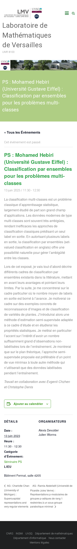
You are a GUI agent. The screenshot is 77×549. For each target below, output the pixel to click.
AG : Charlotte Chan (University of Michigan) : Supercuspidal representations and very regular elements (16, 496)
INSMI (19, 533)
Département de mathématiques (54, 533)
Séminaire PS (13, 462)
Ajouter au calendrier (28, 404)
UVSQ (28, 533)
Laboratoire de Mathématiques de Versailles (26, 35)
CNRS (9, 533)
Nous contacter (57, 538)
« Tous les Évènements (22, 132)
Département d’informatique (29, 538)
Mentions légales (39, 542)
